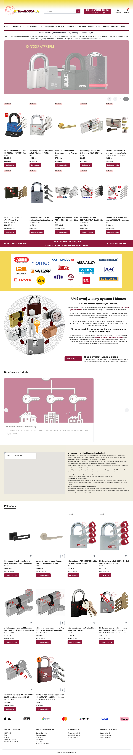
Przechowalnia (73, 737)
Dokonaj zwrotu (41, 733)
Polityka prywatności (43, 743)
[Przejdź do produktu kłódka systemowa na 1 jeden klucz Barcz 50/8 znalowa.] (82, 602)
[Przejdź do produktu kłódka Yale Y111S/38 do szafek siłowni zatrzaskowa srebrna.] (41, 192)
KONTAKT (7, 733)
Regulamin (39, 739)
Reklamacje (40, 737)
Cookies (39, 741)
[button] (78, 11)
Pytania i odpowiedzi (11, 741)
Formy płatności (105, 737)
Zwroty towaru (41, 735)
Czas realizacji (105, 733)
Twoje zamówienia (74, 733)
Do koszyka (10, 165)
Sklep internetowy (65, 752)
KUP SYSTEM (73, 359)
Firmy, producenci (10, 739)
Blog (5, 735)
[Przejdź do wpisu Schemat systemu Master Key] (49, 400)
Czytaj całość (11, 434)
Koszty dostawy (105, 735)
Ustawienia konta (74, 735)
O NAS (6, 737)
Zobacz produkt (62, 165)
